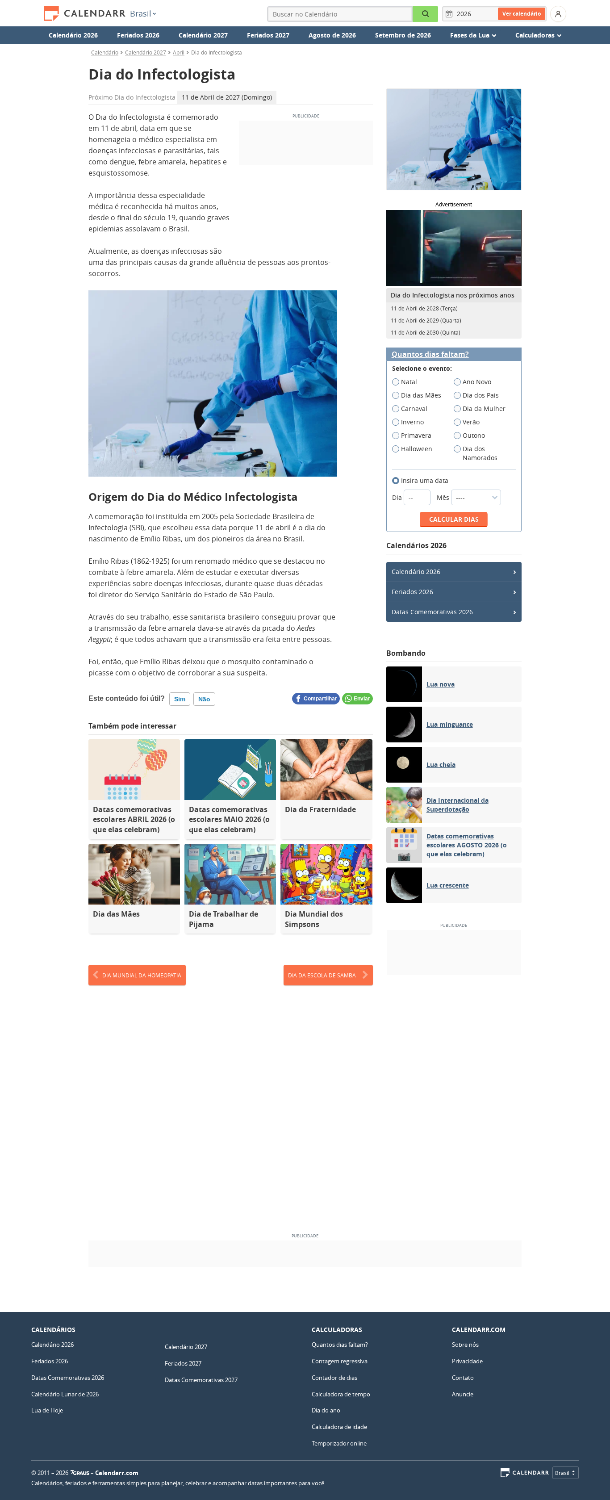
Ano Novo (477, 381)
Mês (444, 497)
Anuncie (462, 1394)
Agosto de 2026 (332, 35)
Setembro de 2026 (403, 35)
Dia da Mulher (484, 408)
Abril (178, 52)
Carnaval (414, 408)
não (204, 699)
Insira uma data (424, 480)
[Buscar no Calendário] (426, 14)
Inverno (412, 422)
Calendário (104, 52)
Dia (398, 497)
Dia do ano (326, 1410)
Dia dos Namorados (480, 453)
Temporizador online (339, 1443)
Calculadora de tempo (341, 1394)
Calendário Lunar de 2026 (65, 1394)
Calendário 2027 (203, 35)
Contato (463, 1378)
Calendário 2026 (73, 35)
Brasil (140, 13)
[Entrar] (558, 14)
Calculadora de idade (339, 1427)
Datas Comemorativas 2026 (432, 612)
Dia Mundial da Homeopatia (141, 975)
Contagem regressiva (340, 1361)
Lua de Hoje (47, 1410)
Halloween (416, 448)
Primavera (416, 435)
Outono (474, 435)
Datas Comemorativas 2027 (201, 1380)
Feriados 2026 (138, 35)
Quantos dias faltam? (430, 354)
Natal (409, 381)
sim (179, 699)
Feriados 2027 (268, 35)
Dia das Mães (421, 395)
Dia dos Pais (481, 395)
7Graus (80, 1472)
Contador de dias (334, 1378)
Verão (471, 422)
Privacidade (467, 1361)
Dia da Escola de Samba (322, 975)
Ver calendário (521, 13)
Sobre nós (465, 1345)
